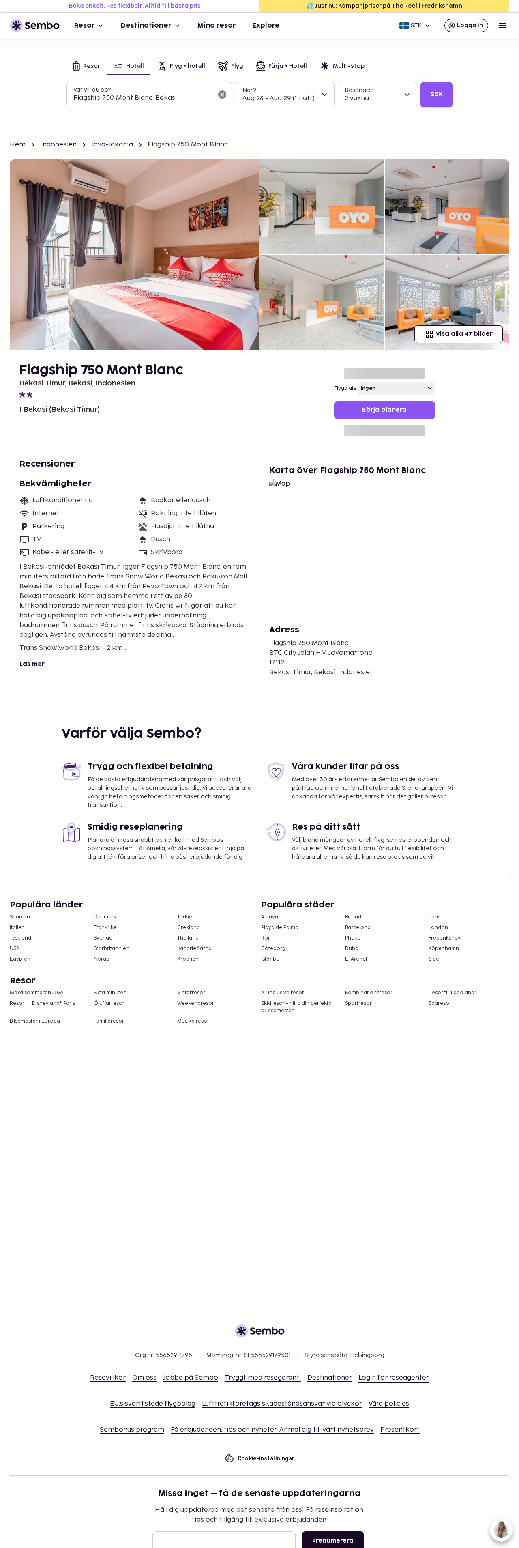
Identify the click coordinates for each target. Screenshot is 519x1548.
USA (14, 949)
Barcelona (358, 927)
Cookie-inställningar (266, 1458)
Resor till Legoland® (453, 993)
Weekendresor (195, 1003)
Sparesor (440, 1003)
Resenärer (360, 90)
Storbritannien (111, 949)
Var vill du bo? (92, 89)
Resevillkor (108, 1378)
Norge (101, 959)
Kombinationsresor (368, 993)
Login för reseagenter (393, 1378)
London (438, 927)
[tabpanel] (259, 95)
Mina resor (216, 25)
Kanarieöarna (194, 949)
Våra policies (389, 1404)
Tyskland (20, 938)
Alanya (269, 917)
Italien (17, 927)
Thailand (188, 938)
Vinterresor (191, 993)
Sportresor (358, 1003)
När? (249, 90)
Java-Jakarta (112, 144)
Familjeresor (109, 1021)
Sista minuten (110, 993)
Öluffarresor (109, 1003)
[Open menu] (502, 25)
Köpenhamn (444, 949)
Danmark (105, 917)
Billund (353, 917)
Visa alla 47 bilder (464, 334)
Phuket (353, 938)
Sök (436, 94)
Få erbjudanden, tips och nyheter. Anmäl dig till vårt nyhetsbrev (272, 1430)
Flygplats (345, 388)
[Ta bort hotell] (222, 94)
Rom (266, 938)
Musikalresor (193, 1021)
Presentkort (400, 1430)
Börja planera (384, 410)
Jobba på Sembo (190, 1378)
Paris (434, 917)
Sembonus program (132, 1430)
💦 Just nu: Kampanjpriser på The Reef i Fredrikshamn (384, 5)
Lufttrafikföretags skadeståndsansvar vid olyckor (282, 1404)
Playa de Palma (279, 927)
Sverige (103, 938)
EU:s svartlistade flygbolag (152, 1404)
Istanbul (271, 959)
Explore (266, 25)
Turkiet (185, 917)
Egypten (20, 959)
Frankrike (105, 927)
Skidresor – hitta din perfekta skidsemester (296, 1007)
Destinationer (146, 25)
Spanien (20, 917)
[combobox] (142, 98)
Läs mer (32, 664)
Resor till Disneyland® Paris (42, 1003)
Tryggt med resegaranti (263, 1378)
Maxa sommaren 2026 (36, 993)
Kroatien (188, 959)
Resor (84, 25)
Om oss (144, 1378)
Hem (18, 144)
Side (434, 959)
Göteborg (273, 949)
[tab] (86, 66)
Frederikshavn (446, 938)
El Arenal (356, 959)
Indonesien (58, 144)
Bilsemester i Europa (35, 1021)
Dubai (352, 949)
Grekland (188, 927)
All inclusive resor (282, 993)
